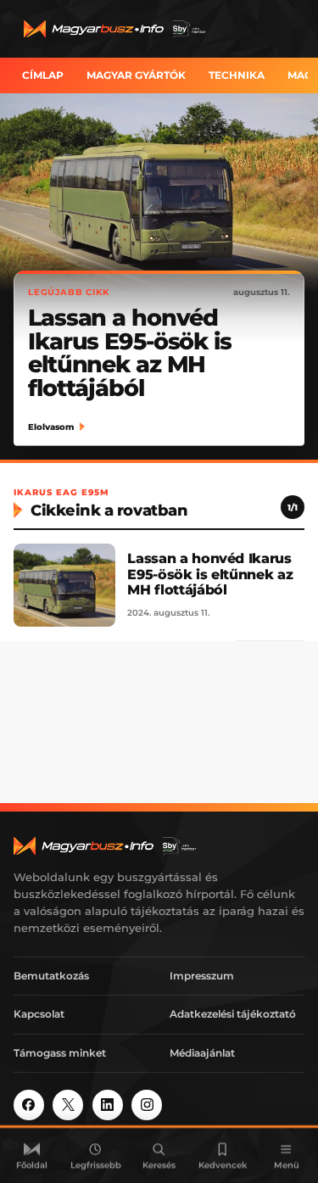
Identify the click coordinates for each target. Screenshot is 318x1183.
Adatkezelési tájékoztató (233, 1013)
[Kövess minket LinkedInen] (107, 1105)
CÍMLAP (43, 75)
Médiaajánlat (202, 1052)
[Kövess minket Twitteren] (68, 1105)
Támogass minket (60, 1052)
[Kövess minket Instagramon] (146, 1105)
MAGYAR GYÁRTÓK (136, 75)
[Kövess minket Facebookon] (29, 1105)
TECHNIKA (237, 75)
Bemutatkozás (51, 975)
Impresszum (202, 975)
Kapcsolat (39, 1013)
